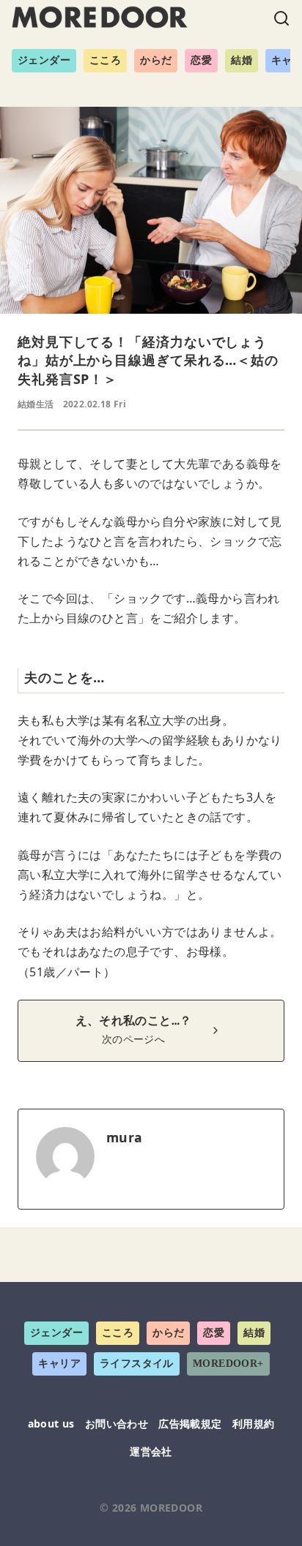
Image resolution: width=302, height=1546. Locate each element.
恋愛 (201, 60)
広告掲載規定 (189, 1423)
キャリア (59, 1363)
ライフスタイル (137, 1363)
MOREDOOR (171, 1508)
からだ (156, 60)
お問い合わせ (116, 1423)
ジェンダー (44, 60)
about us (51, 1423)
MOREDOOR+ (228, 1363)
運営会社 (151, 1451)
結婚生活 (36, 404)
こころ (105, 60)
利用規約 (253, 1423)
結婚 (241, 60)
